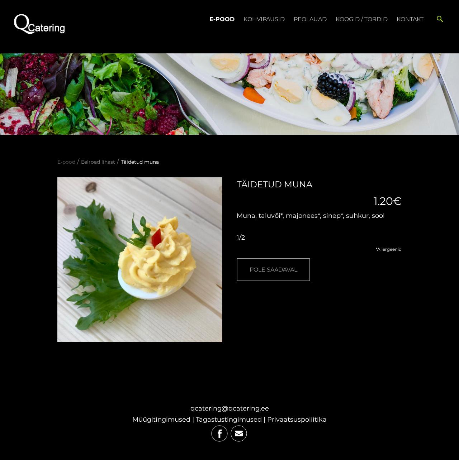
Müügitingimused (161, 419)
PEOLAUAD (310, 19)
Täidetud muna (140, 162)
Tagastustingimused (229, 419)
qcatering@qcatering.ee (229, 408)
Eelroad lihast (98, 162)
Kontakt (410, 19)
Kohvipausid (264, 19)
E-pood (222, 19)
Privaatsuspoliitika (297, 419)
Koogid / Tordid (362, 19)
